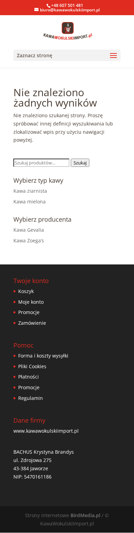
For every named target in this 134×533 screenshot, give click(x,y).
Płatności (28, 376)
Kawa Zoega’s (28, 240)
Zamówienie (32, 323)
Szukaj (80, 163)
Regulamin (30, 398)
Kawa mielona (29, 201)
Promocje (29, 312)
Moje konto (31, 302)
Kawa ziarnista (30, 191)
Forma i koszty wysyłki (43, 355)
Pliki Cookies (32, 366)
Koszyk (26, 291)
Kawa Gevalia (28, 230)
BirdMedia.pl (85, 515)
